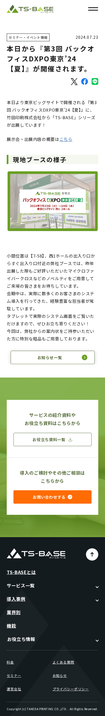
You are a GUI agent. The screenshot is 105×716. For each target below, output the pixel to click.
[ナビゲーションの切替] (93, 9)
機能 (11, 625)
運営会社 (14, 688)
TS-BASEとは (21, 572)
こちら (66, 139)
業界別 (14, 612)
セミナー (14, 675)
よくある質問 (63, 662)
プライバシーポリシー (71, 688)
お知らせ (60, 675)
